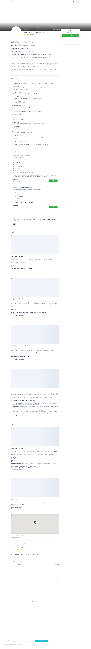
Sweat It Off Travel (21, 547)
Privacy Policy (20, 644)
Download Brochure (70, 39)
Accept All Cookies (41, 640)
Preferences (41, 643)
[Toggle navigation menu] (78, 2)
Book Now (70, 35)
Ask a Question (70, 41)
